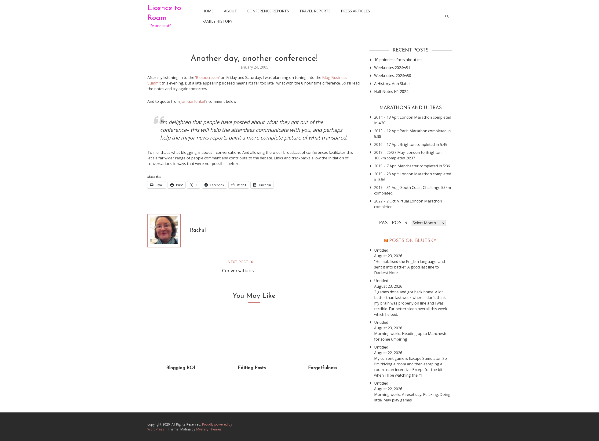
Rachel (198, 230)
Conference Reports (268, 11)
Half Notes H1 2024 (391, 91)
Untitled (381, 250)
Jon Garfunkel (193, 101)
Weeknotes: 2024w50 (392, 75)
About (230, 11)
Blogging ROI (180, 368)
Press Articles (355, 11)
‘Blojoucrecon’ (207, 77)
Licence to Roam (164, 13)
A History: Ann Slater (392, 83)
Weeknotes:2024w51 (392, 67)
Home (208, 11)
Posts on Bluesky (413, 241)
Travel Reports (315, 11)
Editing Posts (252, 368)
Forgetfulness (322, 368)
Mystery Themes (209, 429)
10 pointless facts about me (398, 59)
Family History (217, 21)
